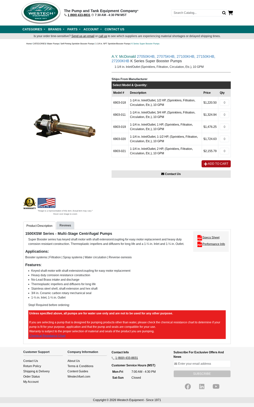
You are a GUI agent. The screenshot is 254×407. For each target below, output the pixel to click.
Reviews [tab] (65, 225)
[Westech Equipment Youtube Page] (216, 386)
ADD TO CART (217, 163)
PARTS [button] (72, 29)
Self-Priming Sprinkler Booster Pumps (77, 43)
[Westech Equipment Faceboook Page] (188, 386)
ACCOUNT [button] (91, 29)
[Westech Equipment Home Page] (41, 12)
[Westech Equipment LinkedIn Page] (201, 386)
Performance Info (213, 244)
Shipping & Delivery (36, 371)
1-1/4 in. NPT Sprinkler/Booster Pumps (112, 43)
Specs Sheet (210, 237)
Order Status (31, 376)
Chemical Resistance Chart (47, 335)
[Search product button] (224, 12)
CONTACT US (114, 29)
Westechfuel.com (78, 376)
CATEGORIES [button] (32, 29)
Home (29, 43)
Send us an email (82, 36)
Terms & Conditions (80, 366)
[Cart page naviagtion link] (230, 12)
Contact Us (172, 174)
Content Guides (77, 371)
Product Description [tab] (39, 225)
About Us (73, 360)
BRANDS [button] (55, 29)
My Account (30, 381)
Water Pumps (53, 43)
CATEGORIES (39, 43)
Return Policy (32, 366)
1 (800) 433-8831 (79, 15)
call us (103, 36)
